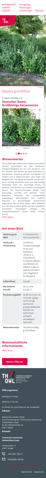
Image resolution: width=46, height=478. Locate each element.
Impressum (39, 472)
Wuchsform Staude (9, 288)
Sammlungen (25, 10)
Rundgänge (24, 4)
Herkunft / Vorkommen (9, 244)
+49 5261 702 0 (15, 454)
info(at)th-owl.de (16, 459)
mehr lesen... (8, 217)
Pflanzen (39, 10)
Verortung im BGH (10, 236)
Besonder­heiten (11, 327)
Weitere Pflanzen (14, 361)
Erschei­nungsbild (12, 294)
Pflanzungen (25, 7)
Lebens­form (9, 281)
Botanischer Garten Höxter (9, 7)
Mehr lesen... (8, 350)
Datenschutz (26, 472)
